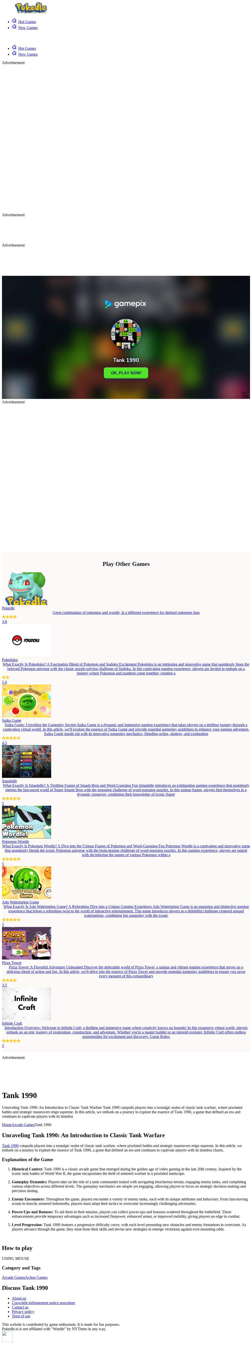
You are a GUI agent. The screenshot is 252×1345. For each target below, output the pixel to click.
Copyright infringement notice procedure (43, 1303)
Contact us (20, 1307)
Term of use (21, 1316)
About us (19, 1298)
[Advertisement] (21, 139)
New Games (28, 28)
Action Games (36, 1277)
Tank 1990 (10, 1146)
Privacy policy (23, 1312)
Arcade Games (23, 1125)
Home (7, 1125)
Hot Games (27, 22)
